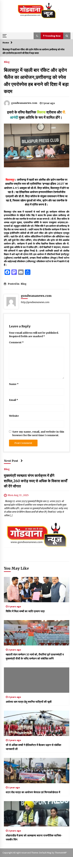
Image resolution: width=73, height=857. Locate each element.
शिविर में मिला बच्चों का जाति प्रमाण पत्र (25, 611)
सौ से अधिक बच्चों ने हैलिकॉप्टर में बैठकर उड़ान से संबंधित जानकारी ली (33, 747)
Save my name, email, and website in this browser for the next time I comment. (38, 433)
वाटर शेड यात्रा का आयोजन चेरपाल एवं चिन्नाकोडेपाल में (33, 792)
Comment (16, 342)
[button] (37, 35)
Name (14, 384)
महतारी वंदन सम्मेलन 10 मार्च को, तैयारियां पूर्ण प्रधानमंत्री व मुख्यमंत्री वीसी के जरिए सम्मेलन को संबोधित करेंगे (35, 656)
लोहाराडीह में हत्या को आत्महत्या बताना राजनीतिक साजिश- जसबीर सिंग (34, 837)
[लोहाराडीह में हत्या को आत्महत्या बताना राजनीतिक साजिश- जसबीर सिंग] (36, 813)
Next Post (11, 460)
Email (13, 399)
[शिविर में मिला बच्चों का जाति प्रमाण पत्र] (36, 589)
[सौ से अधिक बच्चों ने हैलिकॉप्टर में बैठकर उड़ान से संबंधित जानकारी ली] (36, 723)
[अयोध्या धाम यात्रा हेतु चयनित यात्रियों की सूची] (36, 680)
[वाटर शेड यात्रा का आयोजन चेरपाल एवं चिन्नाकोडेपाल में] (36, 770)
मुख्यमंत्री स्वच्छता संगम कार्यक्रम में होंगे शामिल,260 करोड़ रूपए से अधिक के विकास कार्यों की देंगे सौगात (35, 480)
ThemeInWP (61, 852)
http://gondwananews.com (35, 302)
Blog (7, 61)
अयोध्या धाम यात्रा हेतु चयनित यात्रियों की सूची (29, 701)
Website (14, 415)
